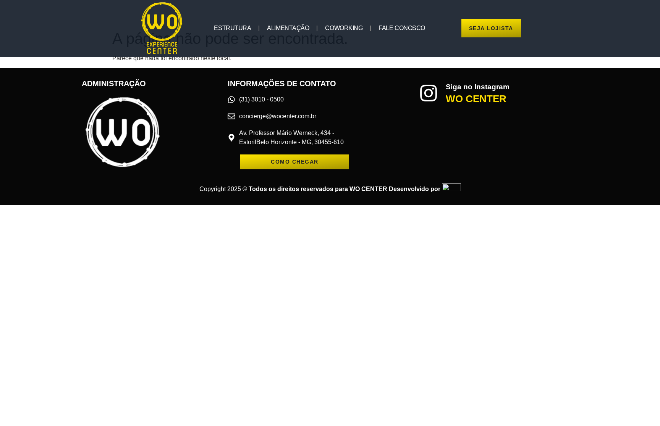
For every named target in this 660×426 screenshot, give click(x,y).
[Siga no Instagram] (428, 93)
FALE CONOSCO (402, 28)
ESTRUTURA (232, 28)
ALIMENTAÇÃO (288, 28)
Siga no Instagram (478, 87)
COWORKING (343, 28)
